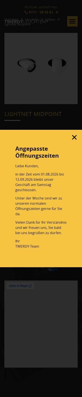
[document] (41, 198)
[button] (74, 137)
